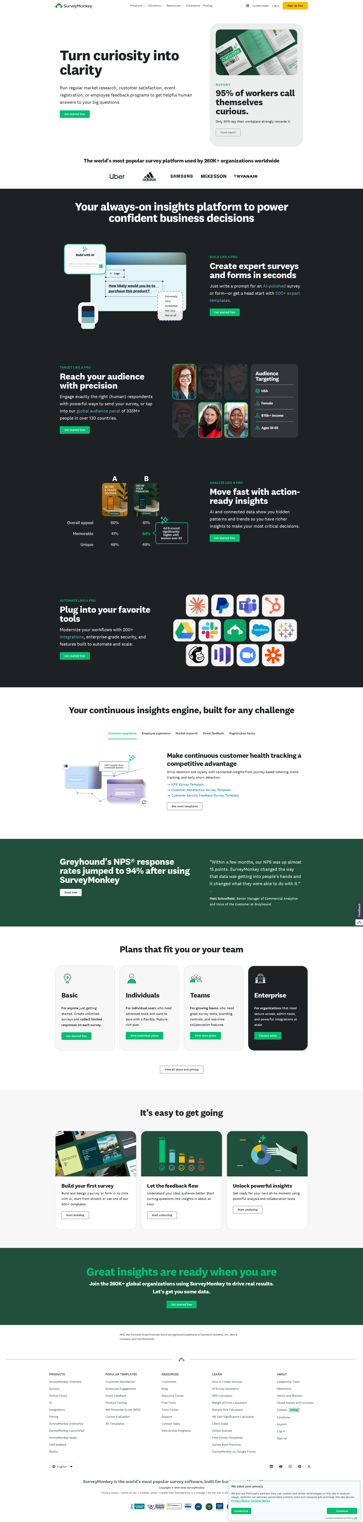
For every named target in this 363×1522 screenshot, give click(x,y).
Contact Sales (260, 5)
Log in (275, 5)
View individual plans (144, 1036)
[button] (359, 913)
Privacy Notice (240, 1500)
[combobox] (62, 1466)
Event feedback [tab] (213, 733)
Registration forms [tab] (242, 733)
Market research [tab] (187, 733)
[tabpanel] (181, 780)
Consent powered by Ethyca (339, 1518)
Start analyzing (248, 1210)
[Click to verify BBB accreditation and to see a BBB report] (137, 1508)
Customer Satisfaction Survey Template (201, 790)
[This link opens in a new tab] (271, 1466)
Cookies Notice (260, 1500)
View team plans (205, 1036)
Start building (75, 1215)
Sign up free (295, 6)
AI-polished (274, 286)
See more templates (185, 806)
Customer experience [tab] (122, 733)
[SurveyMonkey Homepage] (74, 6)
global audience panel (98, 411)
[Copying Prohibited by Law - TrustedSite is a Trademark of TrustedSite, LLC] (174, 1508)
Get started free (74, 114)
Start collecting (162, 1215)
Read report (228, 132)
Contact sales (268, 1036)
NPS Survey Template (187, 784)
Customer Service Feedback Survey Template (205, 795)
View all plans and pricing (182, 1069)
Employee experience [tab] (156, 733)
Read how (70, 892)
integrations (72, 637)
